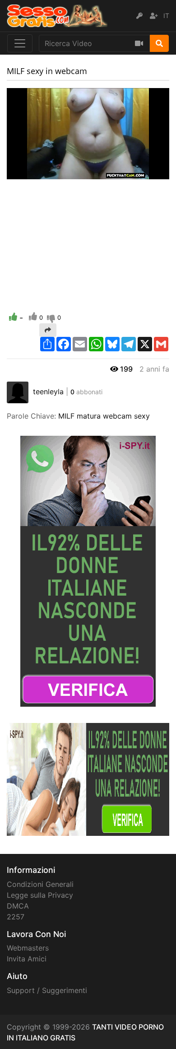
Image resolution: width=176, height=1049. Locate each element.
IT (166, 15)
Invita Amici (26, 958)
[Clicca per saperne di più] (88, 570)
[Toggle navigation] (19, 43)
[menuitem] (141, 172)
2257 (15, 916)
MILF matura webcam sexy (104, 415)
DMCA (18, 905)
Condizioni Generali (40, 884)
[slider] (32, 172)
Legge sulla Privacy (40, 895)
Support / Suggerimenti (47, 990)
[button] (31, 172)
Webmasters (28, 947)
